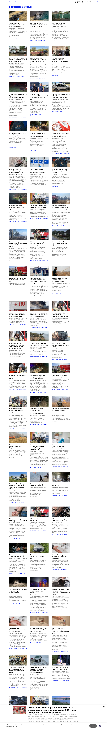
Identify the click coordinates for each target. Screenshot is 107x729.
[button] (19, 710)
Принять (93, 725)
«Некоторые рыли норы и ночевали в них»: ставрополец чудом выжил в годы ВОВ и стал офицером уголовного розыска (52, 710)
